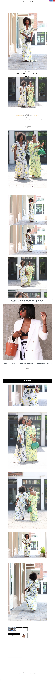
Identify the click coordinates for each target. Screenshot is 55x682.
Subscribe (27, 380)
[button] (27, 363)
